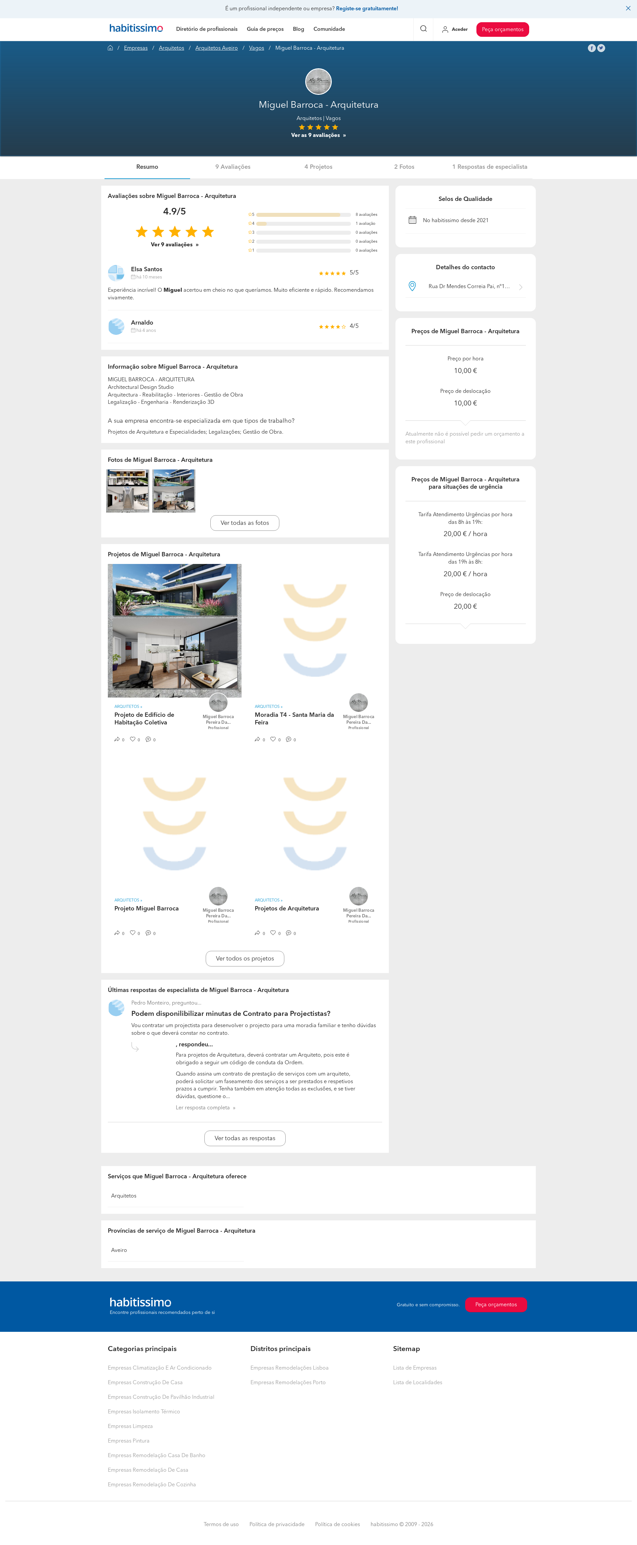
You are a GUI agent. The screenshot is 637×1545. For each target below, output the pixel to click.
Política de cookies (337, 1524)
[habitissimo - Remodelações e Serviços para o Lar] (136, 29)
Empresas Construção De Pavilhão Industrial (161, 1397)
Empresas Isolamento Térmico (144, 1412)
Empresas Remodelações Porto (288, 1383)
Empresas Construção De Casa (145, 1383)
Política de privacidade (277, 1524)
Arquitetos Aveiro (216, 48)
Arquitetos (171, 48)
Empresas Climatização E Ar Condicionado (160, 1368)
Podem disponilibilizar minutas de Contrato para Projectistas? (230, 1014)
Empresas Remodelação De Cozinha (152, 1485)
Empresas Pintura (129, 1441)
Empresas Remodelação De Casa (148, 1470)
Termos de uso (221, 1524)
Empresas (136, 48)
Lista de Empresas (415, 1368)
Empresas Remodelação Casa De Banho (156, 1455)
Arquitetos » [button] (128, 707)
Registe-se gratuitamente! (367, 9)
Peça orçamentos (503, 29)
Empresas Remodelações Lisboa (289, 1368)
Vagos (256, 48)
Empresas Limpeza (130, 1426)
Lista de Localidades (417, 1383)
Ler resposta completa (203, 1108)
